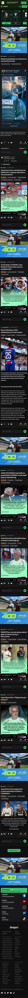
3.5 (17, 19)
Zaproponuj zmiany (6, 931)
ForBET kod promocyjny (7, 956)
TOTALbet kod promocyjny (7, 958)
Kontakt (16, 931)
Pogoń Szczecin (5, 976)
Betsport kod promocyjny (7, 942)
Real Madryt (17, 972)
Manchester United (18, 971)
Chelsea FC (17, 965)
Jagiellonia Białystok (6, 974)
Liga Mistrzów (17, 953)
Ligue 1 (16, 951)
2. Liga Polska (17, 942)
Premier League (18, 944)
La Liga (16, 945)
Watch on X (21, 78)
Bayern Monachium (18, 976)
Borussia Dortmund (18, 978)
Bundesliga (17, 947)
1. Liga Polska (17, 940)
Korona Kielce (5, 983)
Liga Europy (17, 954)
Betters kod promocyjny (7, 953)
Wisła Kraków (4, 965)
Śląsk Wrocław (5, 971)
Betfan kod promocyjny (6, 951)
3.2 (11, 19)
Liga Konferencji (18, 956)
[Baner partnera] (14, 40)
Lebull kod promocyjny (6, 940)
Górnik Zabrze (5, 969)
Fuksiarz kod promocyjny (7, 945)
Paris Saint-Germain (18, 980)
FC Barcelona (17, 974)
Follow (16, 72)
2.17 (5, 19)
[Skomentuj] (24, 224)
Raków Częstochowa (6, 980)
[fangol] (14, 927)
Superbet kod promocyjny (7, 944)
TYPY (15, 23)
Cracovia (4, 972)
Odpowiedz (14, 161)
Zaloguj (24, 6)
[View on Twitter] (25, 71)
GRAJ (6, 23)
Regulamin (4, 933)
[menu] (2, 6)
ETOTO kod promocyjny (7, 938)
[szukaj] (20, 6)
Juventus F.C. (17, 981)
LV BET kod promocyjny (6, 947)
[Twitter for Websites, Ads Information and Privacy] (25, 121)
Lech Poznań (4, 967)
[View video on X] (14, 98)
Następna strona (13, 850)
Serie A (16, 949)
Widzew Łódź (4, 978)
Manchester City (18, 969)
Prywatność (17, 933)
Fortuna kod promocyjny (7, 949)
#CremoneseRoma (8, 75)
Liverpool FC (17, 967)
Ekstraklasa (17, 938)
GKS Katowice (5, 981)
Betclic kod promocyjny (7, 954)
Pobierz (24, 2)
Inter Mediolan (17, 983)
